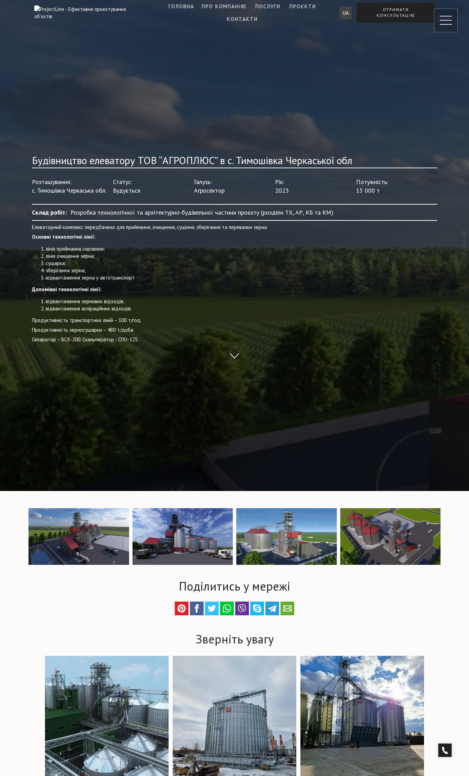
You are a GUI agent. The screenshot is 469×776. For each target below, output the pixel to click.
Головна (181, 6)
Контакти (242, 19)
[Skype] (257, 608)
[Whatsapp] (227, 608)
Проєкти (302, 6)
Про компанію (224, 6)
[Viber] (242, 608)
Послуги (268, 6)
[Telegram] (272, 608)
